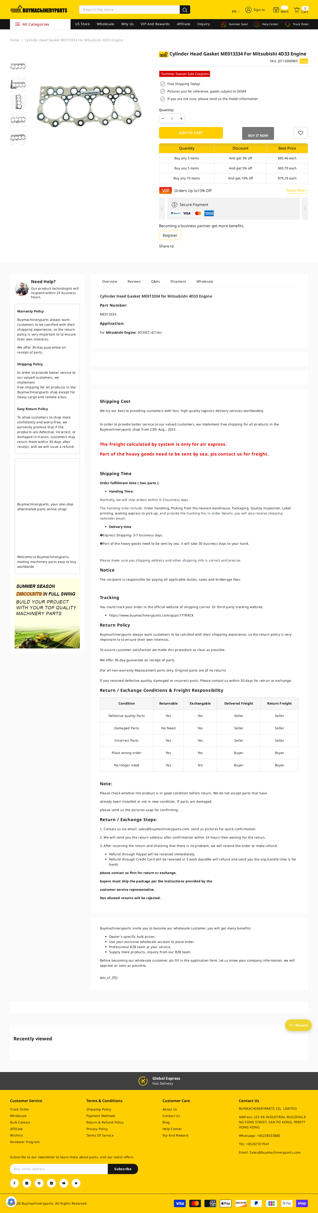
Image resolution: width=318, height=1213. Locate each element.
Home (14, 40)
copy (303, 61)
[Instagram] (26, 1183)
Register (170, 235)
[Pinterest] (39, 1183)
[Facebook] (14, 1183)
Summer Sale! (238, 24)
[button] (258, 133)
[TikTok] (51, 1183)
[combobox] (129, 9)
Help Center (269, 24)
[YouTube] (63, 1183)
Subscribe (122, 1169)
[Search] (134, 9)
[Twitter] (76, 1183)
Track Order (300, 24)
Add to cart (191, 132)
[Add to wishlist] (300, 133)
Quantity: (166, 110)
